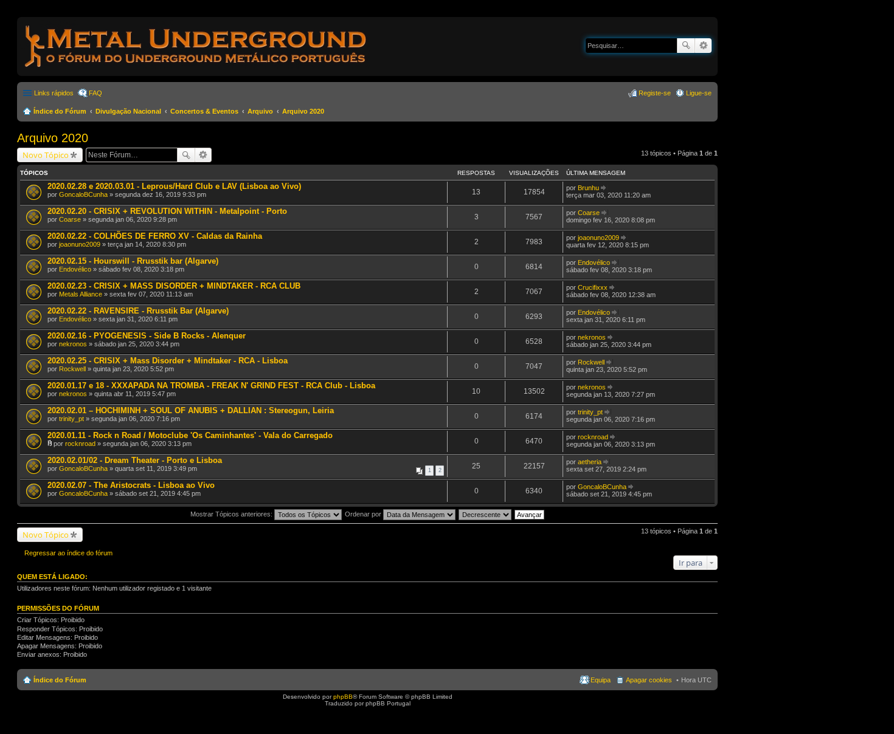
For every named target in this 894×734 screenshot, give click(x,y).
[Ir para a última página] (604, 187)
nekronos (73, 344)
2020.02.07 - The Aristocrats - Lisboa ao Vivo (131, 485)
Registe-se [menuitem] (655, 93)
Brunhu (588, 187)
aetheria (589, 461)
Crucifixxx (593, 287)
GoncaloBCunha (83, 194)
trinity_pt (71, 418)
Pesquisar (686, 45)
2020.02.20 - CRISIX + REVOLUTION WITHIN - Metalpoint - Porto (167, 211)
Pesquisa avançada (703, 45)
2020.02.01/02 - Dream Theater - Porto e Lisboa (134, 460)
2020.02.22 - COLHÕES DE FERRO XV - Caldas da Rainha (154, 236)
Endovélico (75, 269)
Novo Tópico (46, 154)
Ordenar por (364, 514)
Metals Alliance (80, 294)
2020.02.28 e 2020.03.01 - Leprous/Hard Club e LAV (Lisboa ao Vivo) (174, 186)
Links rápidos (54, 93)
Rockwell (72, 368)
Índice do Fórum (59, 111)
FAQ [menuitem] (95, 93)
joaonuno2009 (79, 244)
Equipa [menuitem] (601, 680)
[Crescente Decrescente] (486, 514)
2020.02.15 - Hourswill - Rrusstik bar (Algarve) (132, 261)
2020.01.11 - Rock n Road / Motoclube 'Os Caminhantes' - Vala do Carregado (190, 435)
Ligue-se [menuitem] (699, 93)
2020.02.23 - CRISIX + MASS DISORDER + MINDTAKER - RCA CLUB (173, 285)
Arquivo (260, 111)
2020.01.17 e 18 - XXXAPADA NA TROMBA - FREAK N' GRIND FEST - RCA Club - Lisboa (211, 385)
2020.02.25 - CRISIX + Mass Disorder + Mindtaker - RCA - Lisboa (167, 360)
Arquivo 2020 (303, 111)
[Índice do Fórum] (196, 69)
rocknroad (80, 443)
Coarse (70, 219)
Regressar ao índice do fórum (68, 553)
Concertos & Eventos (204, 111)
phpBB (343, 696)
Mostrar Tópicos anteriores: (232, 514)
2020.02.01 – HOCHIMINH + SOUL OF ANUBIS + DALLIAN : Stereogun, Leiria (190, 410)
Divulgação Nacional (128, 111)
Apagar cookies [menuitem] (649, 680)
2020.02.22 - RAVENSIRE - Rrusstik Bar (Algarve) (138, 310)
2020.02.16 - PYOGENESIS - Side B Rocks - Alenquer (146, 335)
